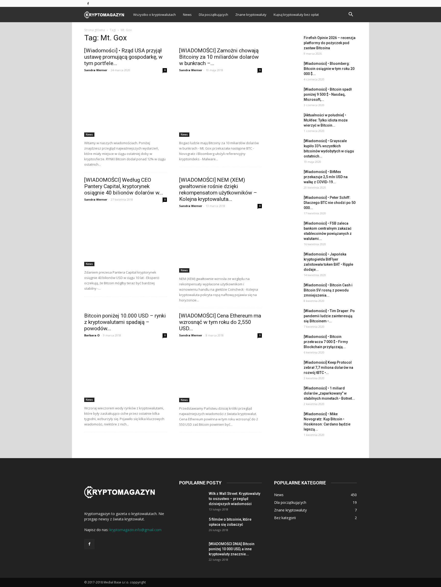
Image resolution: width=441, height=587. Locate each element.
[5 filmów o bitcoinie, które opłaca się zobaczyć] (192, 525)
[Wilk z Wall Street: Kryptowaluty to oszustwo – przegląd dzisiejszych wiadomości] (192, 500)
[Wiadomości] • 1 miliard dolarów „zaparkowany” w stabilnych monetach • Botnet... (329, 393)
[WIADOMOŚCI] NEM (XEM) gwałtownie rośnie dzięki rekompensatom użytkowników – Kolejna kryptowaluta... (218, 189)
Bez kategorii (285, 517)
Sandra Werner (95, 70)
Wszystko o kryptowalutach (154, 14)
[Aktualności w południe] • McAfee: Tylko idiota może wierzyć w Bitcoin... (326, 120)
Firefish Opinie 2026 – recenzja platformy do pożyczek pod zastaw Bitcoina (330, 43)
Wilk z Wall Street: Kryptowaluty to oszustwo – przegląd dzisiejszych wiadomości (234, 499)
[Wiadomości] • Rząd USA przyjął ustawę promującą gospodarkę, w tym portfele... (123, 56)
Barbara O (92, 335)
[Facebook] (88, 3)
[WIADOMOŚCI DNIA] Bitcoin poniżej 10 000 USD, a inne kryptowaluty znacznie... (231, 549)
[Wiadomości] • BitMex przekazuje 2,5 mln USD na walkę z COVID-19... (326, 177)
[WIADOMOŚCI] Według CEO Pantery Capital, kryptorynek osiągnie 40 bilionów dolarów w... (123, 186)
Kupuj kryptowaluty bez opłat (296, 14)
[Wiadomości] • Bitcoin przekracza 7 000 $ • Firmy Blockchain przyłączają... (326, 342)
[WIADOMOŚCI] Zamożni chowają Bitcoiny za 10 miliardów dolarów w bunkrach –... (219, 56)
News (187, 14)
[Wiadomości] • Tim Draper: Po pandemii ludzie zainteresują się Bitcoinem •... (329, 316)
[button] (351, 15)
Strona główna (94, 30)
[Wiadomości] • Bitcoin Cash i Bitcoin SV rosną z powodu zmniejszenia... (328, 290)
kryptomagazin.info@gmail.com (135, 529)
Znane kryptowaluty (250, 14)
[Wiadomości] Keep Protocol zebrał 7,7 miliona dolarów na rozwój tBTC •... (328, 367)
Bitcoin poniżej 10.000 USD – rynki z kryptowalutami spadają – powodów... (125, 322)
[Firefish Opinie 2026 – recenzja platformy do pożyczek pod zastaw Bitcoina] (287, 44)
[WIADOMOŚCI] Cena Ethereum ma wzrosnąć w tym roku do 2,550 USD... (220, 322)
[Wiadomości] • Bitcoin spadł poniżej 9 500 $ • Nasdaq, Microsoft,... (328, 94)
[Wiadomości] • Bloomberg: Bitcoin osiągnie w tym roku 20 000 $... (329, 69)
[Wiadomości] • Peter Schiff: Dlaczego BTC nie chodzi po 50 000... (330, 202)
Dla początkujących (213, 14)
